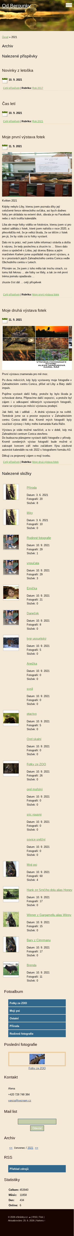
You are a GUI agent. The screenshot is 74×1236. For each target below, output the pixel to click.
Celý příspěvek (11, 88)
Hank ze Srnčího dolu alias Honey (49, 890)
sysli (30, 688)
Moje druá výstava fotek (45, 462)
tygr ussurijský (36, 638)
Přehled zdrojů (19, 1168)
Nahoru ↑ (40, 1220)
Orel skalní (34, 739)
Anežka (32, 663)
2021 (30, 1147)
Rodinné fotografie (39, 538)
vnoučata (33, 563)
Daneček (33, 613)
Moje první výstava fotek (23, 137)
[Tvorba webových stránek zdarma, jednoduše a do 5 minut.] (29, 1217)
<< (11, 1147)
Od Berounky (16, 5)
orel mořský (35, 789)
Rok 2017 (37, 88)
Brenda (31, 965)
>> (36, 1147)
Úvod (5, 37)
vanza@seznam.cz (19, 1100)
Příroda (32, 487)
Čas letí (8, 104)
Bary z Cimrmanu (39, 940)
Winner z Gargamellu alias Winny (49, 915)
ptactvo (32, 713)
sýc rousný (34, 814)
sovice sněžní (36, 839)
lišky (30, 513)
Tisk (41, 1217)
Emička (32, 588)
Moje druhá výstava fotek (24, 310)
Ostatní (14, 1018)
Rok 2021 (37, 121)
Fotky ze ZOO (36, 764)
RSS (34, 1217)
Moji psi (32, 864)
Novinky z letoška (17, 70)
